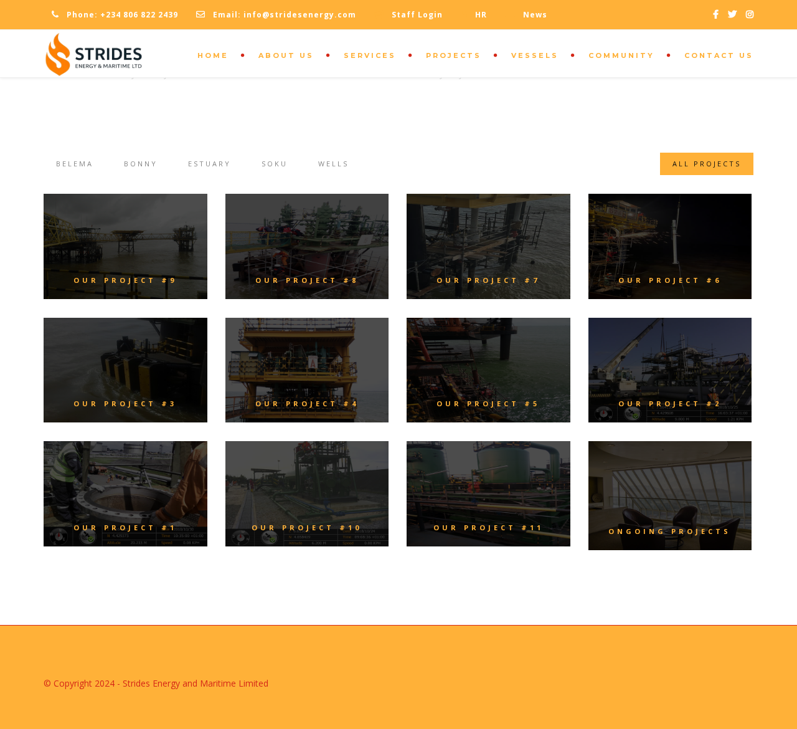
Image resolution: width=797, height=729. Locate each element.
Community (621, 55)
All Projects (706, 163)
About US (286, 55)
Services (370, 55)
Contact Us (718, 55)
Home (213, 55)
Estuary (209, 163)
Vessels (535, 55)
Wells (333, 163)
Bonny (141, 163)
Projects (453, 55)
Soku (275, 163)
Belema (74, 163)
